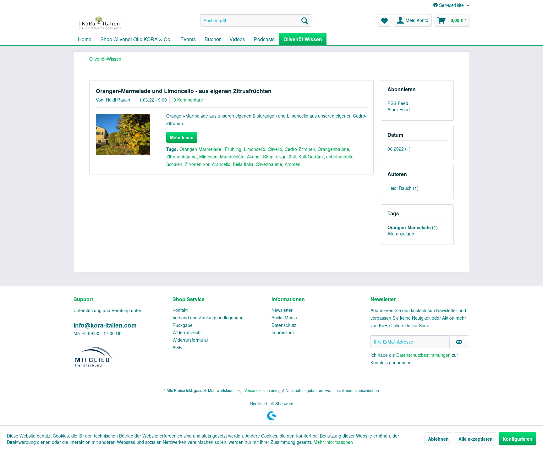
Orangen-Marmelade (200, 149)
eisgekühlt (286, 156)
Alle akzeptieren (475, 439)
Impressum (283, 332)
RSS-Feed (397, 103)
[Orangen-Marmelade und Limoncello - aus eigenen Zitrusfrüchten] (123, 134)
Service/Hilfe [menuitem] (451, 5)
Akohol (254, 156)
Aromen (292, 164)
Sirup (268, 156)
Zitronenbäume (181, 156)
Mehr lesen (182, 137)
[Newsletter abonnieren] (459, 341)
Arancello (221, 164)
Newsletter (282, 310)
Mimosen (208, 156)
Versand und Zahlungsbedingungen (208, 317)
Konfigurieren (517, 439)
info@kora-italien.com (105, 325)
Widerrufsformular (190, 340)
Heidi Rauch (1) (403, 188)
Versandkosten (257, 390)
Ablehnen (438, 439)
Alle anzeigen (400, 233)
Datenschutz (284, 325)
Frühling (233, 149)
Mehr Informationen (333, 442)
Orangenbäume (333, 149)
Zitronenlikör (197, 164)
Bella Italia (243, 164)
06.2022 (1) (399, 149)
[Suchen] (304, 20)
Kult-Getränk (311, 156)
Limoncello (254, 149)
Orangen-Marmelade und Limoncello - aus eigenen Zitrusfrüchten (184, 91)
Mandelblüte (232, 156)
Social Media (284, 317)
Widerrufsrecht (187, 332)
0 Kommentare (188, 99)
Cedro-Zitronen (300, 149)
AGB (177, 347)
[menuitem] (255, 20)
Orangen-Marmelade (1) (412, 227)
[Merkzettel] (384, 20)
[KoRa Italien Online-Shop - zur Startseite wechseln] (101, 22)
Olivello (275, 149)
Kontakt (180, 310)
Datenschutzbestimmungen (423, 355)
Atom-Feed (398, 109)
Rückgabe (183, 325)
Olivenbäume (269, 164)
